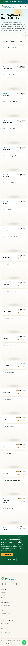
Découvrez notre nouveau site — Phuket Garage (13, 2)
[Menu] (25, 6)
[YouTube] (9, 584)
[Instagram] (6, 584)
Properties (3, 616)
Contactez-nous (5, 613)
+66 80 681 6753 (10, 559)
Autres (20, 41)
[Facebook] (2, 584)
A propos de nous (5, 605)
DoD (9, 643)
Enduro (13, 41)
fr (15, 7)
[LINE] (16, 584)
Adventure (5, 41)
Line (2, 628)
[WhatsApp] (24, 642)
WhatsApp (8, 554)
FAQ (2, 608)
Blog (2, 610)
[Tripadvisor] (13, 584)
